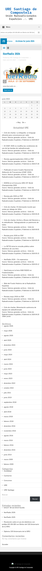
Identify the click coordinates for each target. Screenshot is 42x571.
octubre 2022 (9, 388)
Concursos (8, 480)
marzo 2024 (8, 364)
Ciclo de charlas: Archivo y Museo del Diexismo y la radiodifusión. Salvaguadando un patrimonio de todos (21, 222)
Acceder (5, 544)
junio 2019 (8, 397)
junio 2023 (8, 369)
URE (5, 485)
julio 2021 (7, 393)
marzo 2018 (8, 416)
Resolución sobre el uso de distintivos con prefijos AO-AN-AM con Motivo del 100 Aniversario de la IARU (20, 524)
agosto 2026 (8, 326)
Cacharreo (8, 476)
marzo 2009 (8, 459)
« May (18, 122)
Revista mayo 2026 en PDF (14, 296)
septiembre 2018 (10, 402)
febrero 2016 (8, 445)
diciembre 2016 (9, 426)
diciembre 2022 (9, 383)
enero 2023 (8, 378)
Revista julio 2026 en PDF (13, 196)
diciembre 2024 (9, 345)
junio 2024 (8, 350)
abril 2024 (7, 359)
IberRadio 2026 (9, 512)
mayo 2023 (8, 374)
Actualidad (8, 471)
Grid (4, 48)
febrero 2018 (8, 421)
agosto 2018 (8, 407)
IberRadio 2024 (11, 54)
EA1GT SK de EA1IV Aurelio (14, 508)
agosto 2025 (8, 335)
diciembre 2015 (9, 450)
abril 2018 (7, 412)
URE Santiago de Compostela (21, 11)
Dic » (24, 122)
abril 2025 (7, 340)
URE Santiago (9, 490)
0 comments (22, 60)
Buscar (5, 495)
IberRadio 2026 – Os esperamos (16, 259)
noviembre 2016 (10, 431)
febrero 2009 (8, 464)
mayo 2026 (8, 331)
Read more (7, 90)
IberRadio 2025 (9, 517)
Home (10, 41)
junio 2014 (8, 455)
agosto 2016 (8, 436)
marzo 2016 (8, 440)
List (8, 48)
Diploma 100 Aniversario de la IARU (17, 531)
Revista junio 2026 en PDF (14, 235)
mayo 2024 (8, 354)
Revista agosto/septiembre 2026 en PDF (19, 159)
